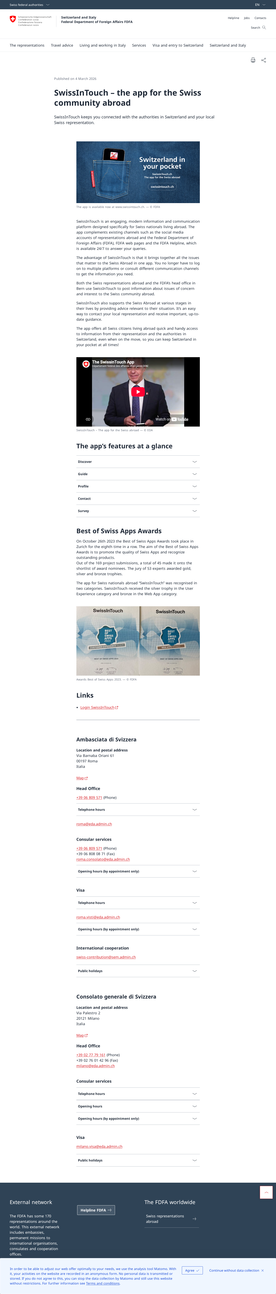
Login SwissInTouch (97, 707)
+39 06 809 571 (89, 797)
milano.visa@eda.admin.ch (99, 1146)
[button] (27, 45)
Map (80, 777)
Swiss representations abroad (165, 1219)
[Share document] (263, 60)
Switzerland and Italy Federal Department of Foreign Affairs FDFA (97, 19)
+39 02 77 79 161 (90, 1054)
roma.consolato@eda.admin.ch (103, 859)
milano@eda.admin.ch (95, 1065)
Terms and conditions (103, 1283)
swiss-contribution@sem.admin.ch (106, 957)
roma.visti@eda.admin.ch (98, 917)
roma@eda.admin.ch (94, 823)
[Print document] (253, 60)
